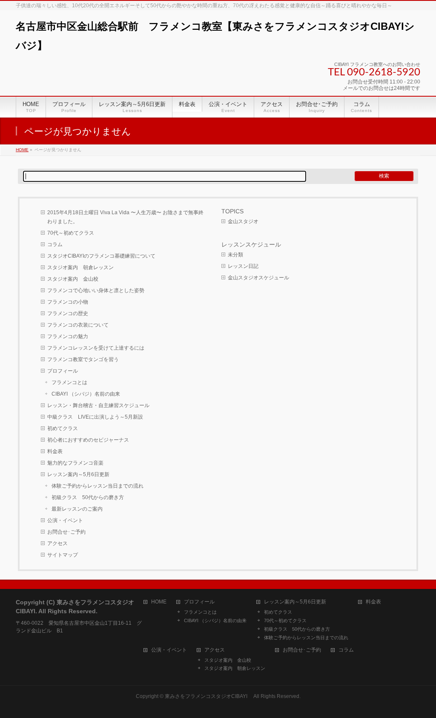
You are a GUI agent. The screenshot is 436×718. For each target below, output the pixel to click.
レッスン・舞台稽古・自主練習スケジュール (98, 405)
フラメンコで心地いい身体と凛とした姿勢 (95, 290)
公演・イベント (65, 520)
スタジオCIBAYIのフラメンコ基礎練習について (101, 256)
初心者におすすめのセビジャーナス (88, 440)
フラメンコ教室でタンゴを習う (83, 359)
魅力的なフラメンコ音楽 (75, 463)
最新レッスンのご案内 (77, 509)
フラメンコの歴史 (67, 313)
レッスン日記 (243, 266)
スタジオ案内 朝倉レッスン (80, 267)
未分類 (235, 255)
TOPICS (232, 211)
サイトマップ (62, 555)
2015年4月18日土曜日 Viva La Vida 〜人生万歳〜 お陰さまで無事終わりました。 (125, 217)
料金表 (55, 451)
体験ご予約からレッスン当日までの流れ (97, 486)
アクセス (57, 543)
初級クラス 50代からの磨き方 (88, 497)
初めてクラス (62, 428)
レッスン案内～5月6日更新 (78, 474)
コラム (55, 244)
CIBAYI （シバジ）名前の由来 (86, 394)
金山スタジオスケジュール (258, 278)
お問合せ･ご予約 (66, 532)
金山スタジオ (243, 221)
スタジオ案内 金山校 (72, 279)
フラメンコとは (69, 382)
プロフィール (62, 371)
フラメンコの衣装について (78, 325)
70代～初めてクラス (70, 233)
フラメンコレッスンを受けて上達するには (95, 348)
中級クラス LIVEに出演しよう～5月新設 (95, 417)
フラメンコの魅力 (67, 336)
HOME (158, 602)
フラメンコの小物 (67, 302)
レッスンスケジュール (251, 244)
